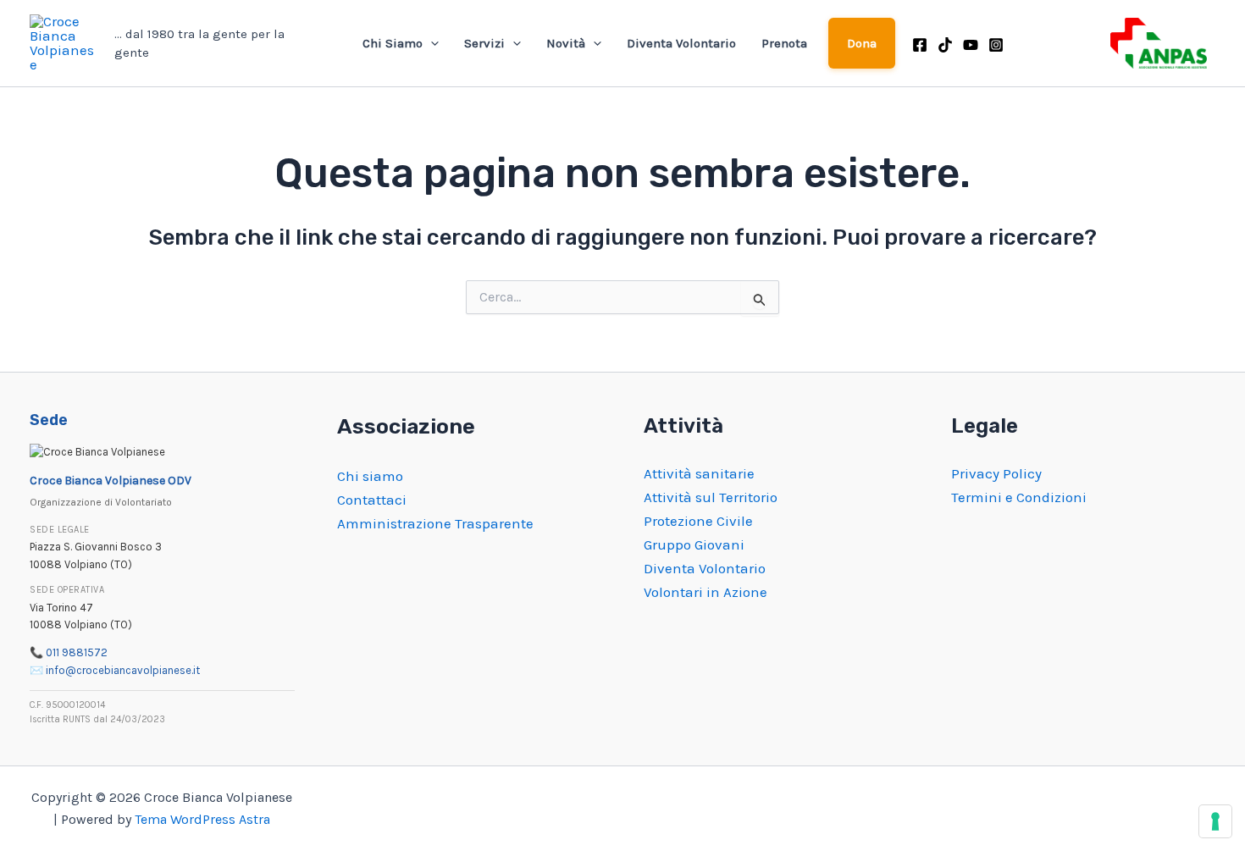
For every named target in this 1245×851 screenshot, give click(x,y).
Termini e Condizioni (1019, 497)
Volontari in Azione (705, 591)
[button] (431, 43)
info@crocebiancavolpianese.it (123, 670)
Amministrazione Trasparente (435, 523)
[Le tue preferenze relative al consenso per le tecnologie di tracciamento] (1215, 821)
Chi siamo (370, 475)
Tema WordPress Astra (202, 819)
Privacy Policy (996, 473)
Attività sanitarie (699, 473)
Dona (862, 43)
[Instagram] (996, 44)
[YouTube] (970, 44)
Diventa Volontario (681, 43)
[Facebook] (919, 44)
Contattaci (372, 499)
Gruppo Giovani (694, 544)
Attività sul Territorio (710, 497)
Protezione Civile (698, 520)
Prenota (784, 43)
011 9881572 (77, 652)
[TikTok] (945, 44)
